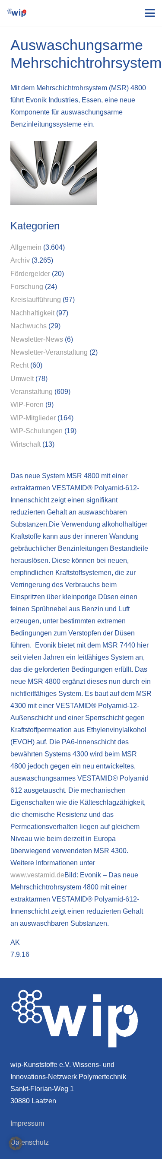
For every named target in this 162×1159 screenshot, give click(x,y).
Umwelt (22, 378)
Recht (19, 365)
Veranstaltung (31, 391)
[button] (150, 13)
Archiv (20, 260)
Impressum (27, 1123)
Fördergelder (30, 273)
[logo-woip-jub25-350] (16, 13)
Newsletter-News (36, 339)
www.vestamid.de (37, 875)
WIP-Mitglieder (33, 418)
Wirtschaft (25, 444)
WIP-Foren (27, 404)
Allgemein (25, 247)
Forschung (26, 286)
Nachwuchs (28, 326)
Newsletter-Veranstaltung (49, 352)
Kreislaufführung (35, 299)
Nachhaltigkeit (32, 313)
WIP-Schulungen (36, 431)
